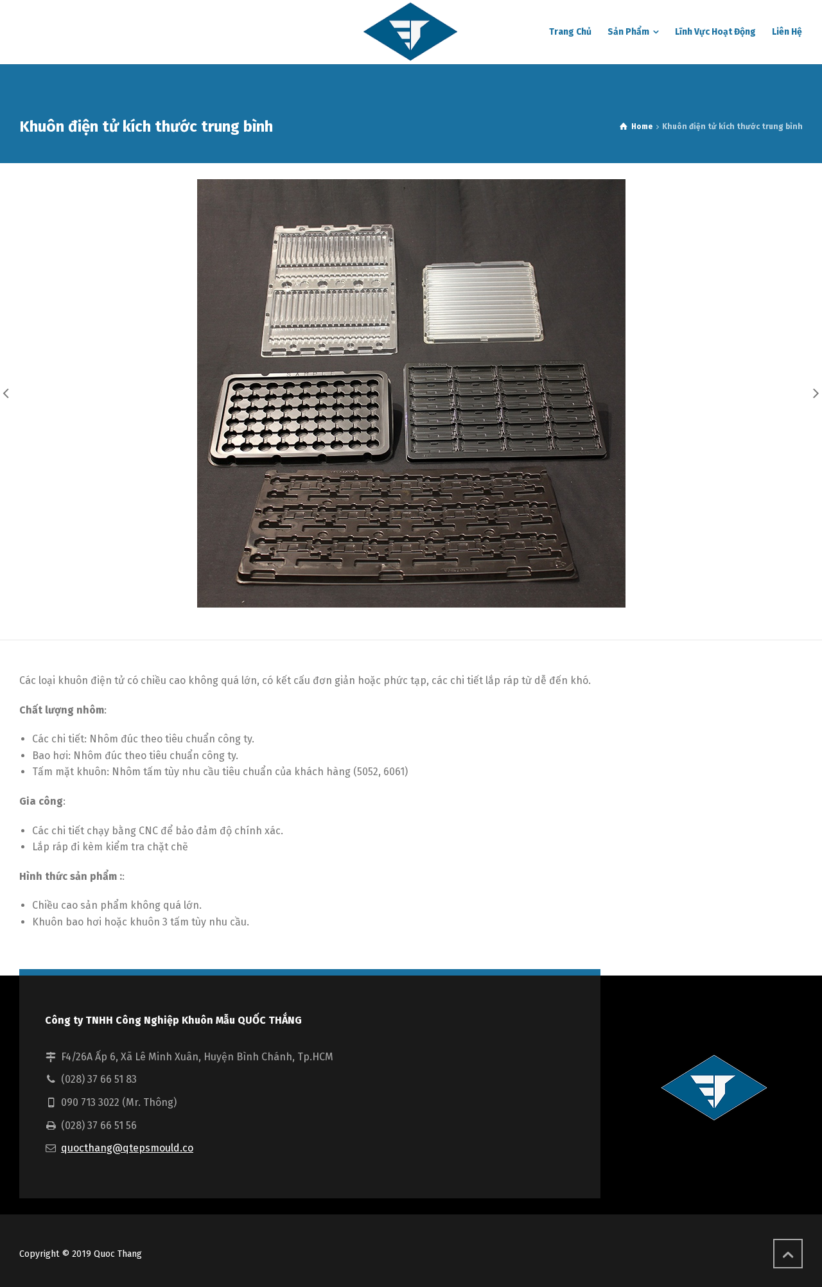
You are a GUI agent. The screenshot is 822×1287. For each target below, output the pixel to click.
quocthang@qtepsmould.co (127, 1148)
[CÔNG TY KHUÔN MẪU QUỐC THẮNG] (411, 32)
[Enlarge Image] (411, 393)
